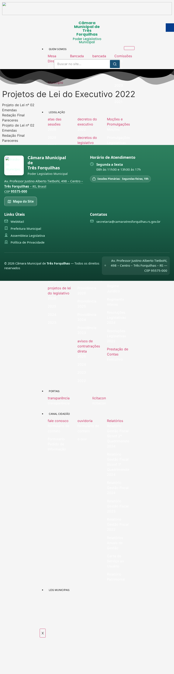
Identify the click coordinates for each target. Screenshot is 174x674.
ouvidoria (85, 421)
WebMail (17, 221)
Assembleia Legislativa (28, 235)
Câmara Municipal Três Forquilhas (47, 162)
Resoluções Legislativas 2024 (116, 317)
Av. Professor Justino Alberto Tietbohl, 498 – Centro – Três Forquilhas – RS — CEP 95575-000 (139, 265)
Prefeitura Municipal (26, 228)
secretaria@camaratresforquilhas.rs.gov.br (128, 221)
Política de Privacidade (28, 242)
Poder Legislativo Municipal (87, 40)
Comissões (123, 56)
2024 (52, 314)
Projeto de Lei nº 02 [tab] (18, 105)
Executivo (115, 359)
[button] (57, 58)
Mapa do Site (23, 201)
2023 (81, 372)
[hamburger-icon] (129, 48)
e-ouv (82, 439)
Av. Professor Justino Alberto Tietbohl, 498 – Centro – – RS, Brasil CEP (43, 186)
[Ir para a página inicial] (14, 165)
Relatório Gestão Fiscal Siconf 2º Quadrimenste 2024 (118, 436)
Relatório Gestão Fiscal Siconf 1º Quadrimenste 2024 (118, 464)
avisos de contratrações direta (88, 346)
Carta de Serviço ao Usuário (115, 561)
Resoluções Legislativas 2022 (116, 336)
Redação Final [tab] (13, 115)
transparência (59, 398)
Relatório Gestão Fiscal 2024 (118, 487)
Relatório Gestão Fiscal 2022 (118, 524)
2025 (52, 306)
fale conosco (58, 421)
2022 (81, 381)
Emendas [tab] (9, 110)
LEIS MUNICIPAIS (59, 590)
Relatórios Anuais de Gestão (115, 543)
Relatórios (115, 421)
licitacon (99, 398)
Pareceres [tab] (10, 120)
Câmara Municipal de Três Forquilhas (87, 28)
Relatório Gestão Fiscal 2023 (118, 506)
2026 (52, 298)
